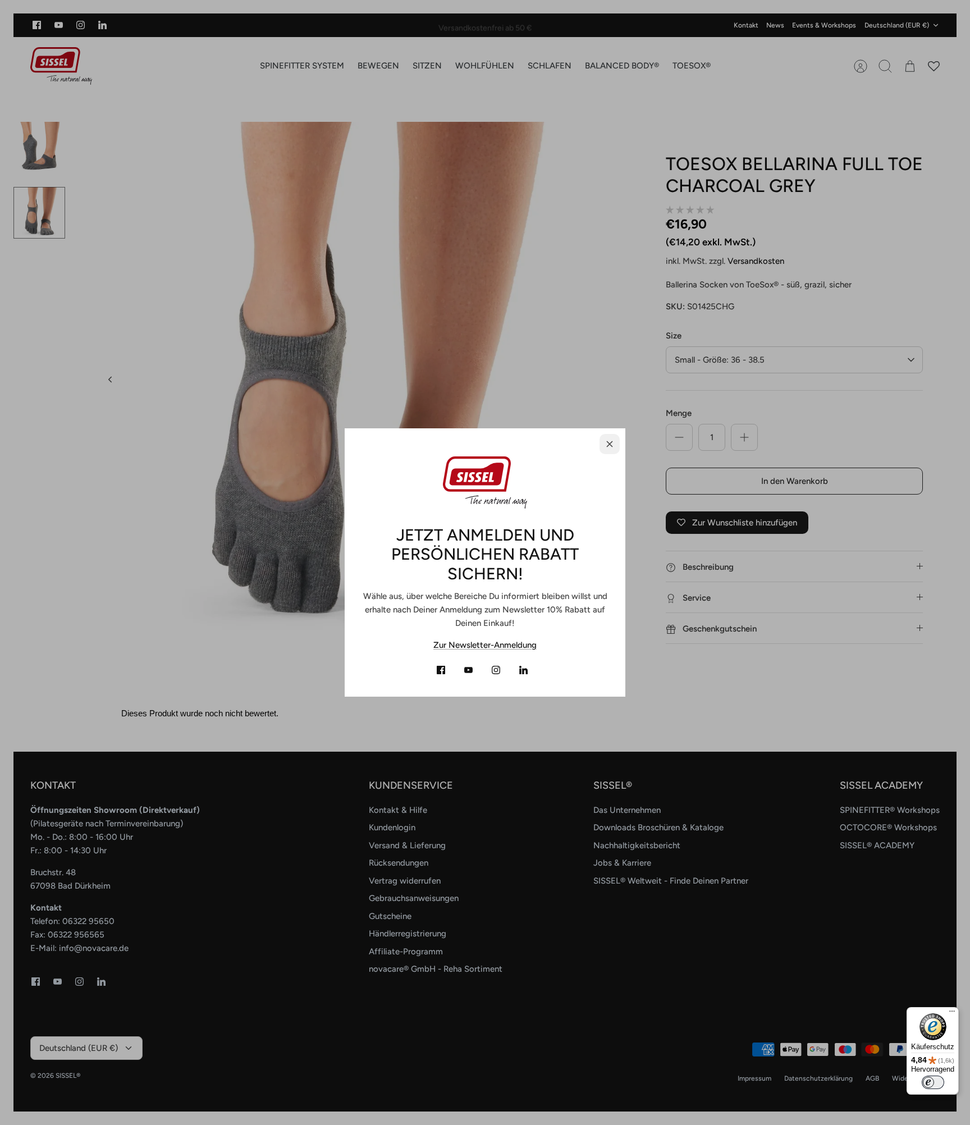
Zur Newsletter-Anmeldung (485, 645)
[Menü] (952, 1014)
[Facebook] (441, 670)
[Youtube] (468, 670)
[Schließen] (610, 444)
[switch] (933, 1082)
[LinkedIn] (523, 670)
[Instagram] (496, 670)
